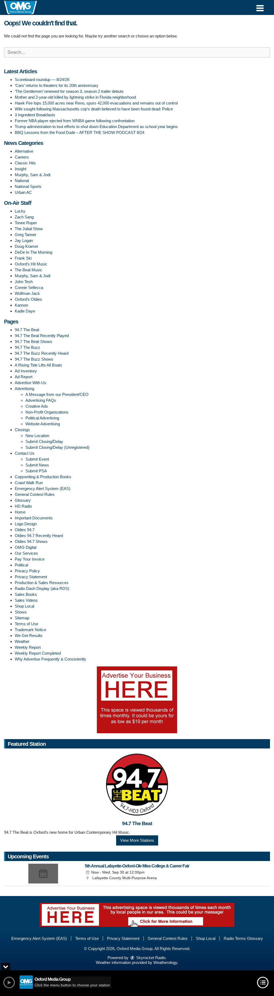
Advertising (24, 388)
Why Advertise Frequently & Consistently (50, 659)
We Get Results (29, 635)
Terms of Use (26, 623)
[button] (260, 6)
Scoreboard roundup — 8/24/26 (42, 79)
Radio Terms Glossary (243, 938)
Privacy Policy (27, 571)
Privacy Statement (31, 576)
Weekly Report (28, 647)
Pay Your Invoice (29, 559)
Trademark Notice (30, 629)
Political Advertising (42, 418)
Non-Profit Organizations (46, 412)
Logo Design (26, 524)
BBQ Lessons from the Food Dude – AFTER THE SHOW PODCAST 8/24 (79, 132)
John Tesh (24, 281)
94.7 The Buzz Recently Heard (41, 353)
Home (20, 512)
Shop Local (24, 606)
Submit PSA (36, 471)
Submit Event (37, 459)
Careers (22, 157)
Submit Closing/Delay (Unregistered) (57, 447)
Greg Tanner (25, 234)
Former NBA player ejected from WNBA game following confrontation (75, 120)
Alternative (24, 151)
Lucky (20, 211)
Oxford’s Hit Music (31, 264)
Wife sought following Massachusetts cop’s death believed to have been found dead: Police (94, 109)
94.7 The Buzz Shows (34, 359)
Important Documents (34, 518)
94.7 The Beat (27, 329)
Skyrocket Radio (150, 957)
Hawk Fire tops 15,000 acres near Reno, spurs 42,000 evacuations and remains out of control (96, 103)
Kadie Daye (25, 311)
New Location (37, 435)
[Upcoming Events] (43, 873)
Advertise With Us (30, 382)
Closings (22, 429)
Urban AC (23, 192)
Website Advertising (42, 424)
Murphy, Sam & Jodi (32, 174)
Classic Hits (25, 163)
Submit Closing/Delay (44, 441)
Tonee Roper (26, 223)
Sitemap (22, 618)
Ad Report (23, 377)
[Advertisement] (137, 699)
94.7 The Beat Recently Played (42, 335)
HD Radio (23, 506)
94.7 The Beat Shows (33, 341)
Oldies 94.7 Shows (31, 541)
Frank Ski (23, 258)
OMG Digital (25, 547)
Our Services (26, 553)
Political (21, 565)
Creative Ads (36, 406)
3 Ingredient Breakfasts (35, 115)
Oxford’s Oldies (28, 299)
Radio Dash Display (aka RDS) (42, 588)
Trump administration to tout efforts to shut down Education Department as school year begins (96, 126)
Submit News (37, 465)
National (22, 180)
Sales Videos (26, 600)
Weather (22, 641)
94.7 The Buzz (27, 347)
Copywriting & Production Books (43, 476)
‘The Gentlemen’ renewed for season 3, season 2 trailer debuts (69, 91)
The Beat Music (28, 270)
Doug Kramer (26, 246)
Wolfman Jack (27, 293)
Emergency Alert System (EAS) (42, 488)
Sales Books (26, 594)
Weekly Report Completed (38, 653)
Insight (20, 169)
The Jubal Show (29, 228)
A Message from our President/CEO (57, 394)
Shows (21, 612)
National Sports (28, 186)
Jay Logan (24, 240)
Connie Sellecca (29, 287)
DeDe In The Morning (33, 252)
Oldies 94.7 (25, 529)
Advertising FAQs (40, 400)
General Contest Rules (35, 494)
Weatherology (165, 962)
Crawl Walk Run (29, 482)
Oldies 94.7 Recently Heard (39, 535)
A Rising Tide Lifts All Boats (38, 365)
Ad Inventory (26, 371)
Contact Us (25, 453)
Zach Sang (24, 217)
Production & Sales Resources (41, 582)
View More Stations (137, 840)
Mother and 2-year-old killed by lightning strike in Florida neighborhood (75, 97)
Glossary (23, 500)
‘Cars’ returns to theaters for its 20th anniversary (56, 85)
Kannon (21, 305)
